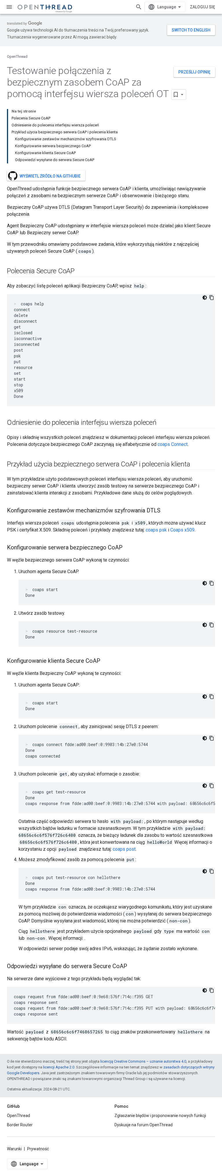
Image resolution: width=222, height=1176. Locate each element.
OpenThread (17, 56)
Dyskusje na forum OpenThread (143, 1125)
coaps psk (156, 530)
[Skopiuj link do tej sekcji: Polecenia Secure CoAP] (80, 271)
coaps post (124, 849)
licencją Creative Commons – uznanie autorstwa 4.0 (143, 1061)
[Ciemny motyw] (204, 297)
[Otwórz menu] (9, 7)
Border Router (20, 1125)
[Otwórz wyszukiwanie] (138, 6)
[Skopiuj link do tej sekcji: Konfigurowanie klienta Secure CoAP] (106, 661)
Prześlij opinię (194, 72)
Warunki (14, 1149)
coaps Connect (173, 444)
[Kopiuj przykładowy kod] (211, 297)
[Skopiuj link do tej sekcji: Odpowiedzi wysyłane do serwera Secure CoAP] (133, 966)
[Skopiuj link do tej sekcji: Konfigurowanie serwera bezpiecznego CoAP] (128, 547)
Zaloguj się (202, 7)
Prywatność (38, 1149)
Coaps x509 (182, 530)
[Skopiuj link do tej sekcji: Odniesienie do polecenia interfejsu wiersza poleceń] (162, 423)
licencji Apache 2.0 (58, 1067)
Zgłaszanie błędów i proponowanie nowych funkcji (160, 1115)
